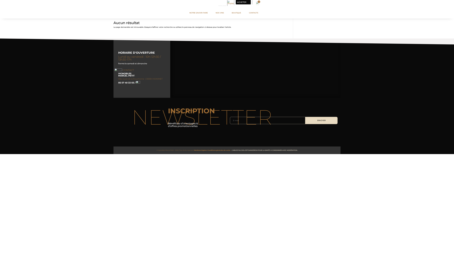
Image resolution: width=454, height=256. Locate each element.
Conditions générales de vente (219, 150)
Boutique (236, 13)
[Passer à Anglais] (230, 2)
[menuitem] (257, 3)
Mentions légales (200, 150)
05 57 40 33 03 (126, 82)
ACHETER (241, 2)
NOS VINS (220, 13)
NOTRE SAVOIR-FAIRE (198, 13)
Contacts (253, 13)
